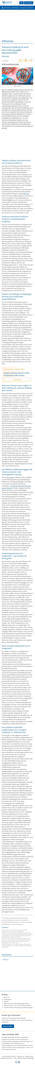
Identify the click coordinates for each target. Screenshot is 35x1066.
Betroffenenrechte (6, 1058)
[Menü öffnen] (21, 2)
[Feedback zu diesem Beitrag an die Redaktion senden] (31, 60)
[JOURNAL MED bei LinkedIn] (19, 1062)
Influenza (26, 194)
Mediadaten (7, 999)
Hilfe (15, 1058)
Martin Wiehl (5, 56)
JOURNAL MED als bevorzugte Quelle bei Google (18, 1007)
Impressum (20, 1056)
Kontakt (6, 1001)
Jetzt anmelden (7, 1026)
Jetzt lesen (17, 380)
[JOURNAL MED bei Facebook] (16, 1062)
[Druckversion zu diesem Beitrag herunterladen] (20, 60)
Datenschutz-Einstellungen (26, 1058)
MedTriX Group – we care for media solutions (17, 1005)
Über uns (7, 997)
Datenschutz (29, 1056)
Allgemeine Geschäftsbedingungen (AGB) (16, 1003)
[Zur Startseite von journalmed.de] (7, 3)
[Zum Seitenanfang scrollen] (32, 1063)
